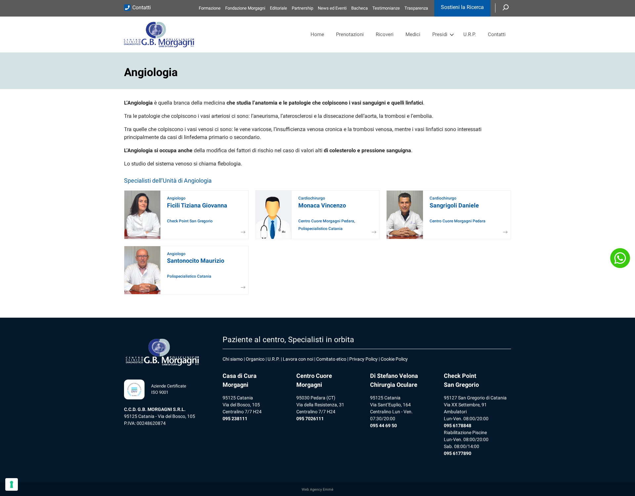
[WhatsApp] (620, 258)
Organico (255, 359)
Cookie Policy (394, 359)
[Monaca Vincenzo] (371, 232)
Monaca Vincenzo (322, 205)
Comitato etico (331, 359)
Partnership (302, 8)
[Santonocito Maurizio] (240, 288)
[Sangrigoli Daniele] (503, 232)
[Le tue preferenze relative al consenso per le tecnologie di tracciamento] (11, 484)
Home (317, 34)
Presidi (439, 34)
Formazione (210, 8)
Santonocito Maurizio (195, 260)
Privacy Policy (363, 359)
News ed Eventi (332, 8)
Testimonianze (386, 8)
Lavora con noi (298, 359)
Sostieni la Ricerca (462, 7)
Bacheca (359, 8)
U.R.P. (469, 34)
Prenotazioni (350, 34)
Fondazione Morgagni (245, 8)
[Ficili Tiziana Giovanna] (240, 232)
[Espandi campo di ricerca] (506, 8)
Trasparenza (416, 8)
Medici (412, 34)
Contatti (141, 7)
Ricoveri (385, 34)
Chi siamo (233, 359)
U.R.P (273, 359)
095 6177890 (457, 453)
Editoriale (278, 8)
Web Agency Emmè (317, 489)
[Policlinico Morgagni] (159, 34)
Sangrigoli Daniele (454, 205)
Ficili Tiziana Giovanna (197, 205)
